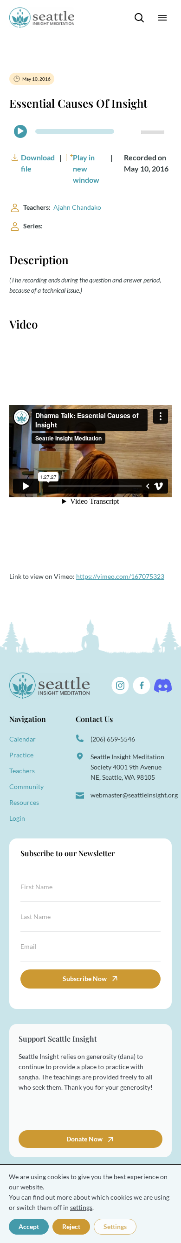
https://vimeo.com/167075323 (120, 576)
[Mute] (130, 131)
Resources (24, 802)
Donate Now (85, 1139)
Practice (21, 755)
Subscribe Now (85, 978)
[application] (90, 131)
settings (81, 1207)
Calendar (22, 739)
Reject (71, 1226)
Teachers (22, 771)
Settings (115, 1226)
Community (26, 786)
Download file (38, 163)
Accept (29, 1226)
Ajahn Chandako (77, 207)
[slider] (154, 131)
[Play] (20, 131)
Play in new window (86, 168)
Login (17, 818)
